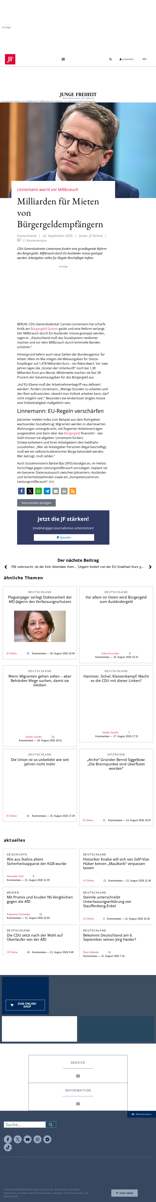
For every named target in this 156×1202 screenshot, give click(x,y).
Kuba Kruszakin (110, 653)
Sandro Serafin (33, 736)
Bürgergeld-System (44, 329)
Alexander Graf (15, 876)
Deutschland (27, 236)
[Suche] (51, 1125)
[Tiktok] (8, 1147)
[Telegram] (47, 1139)
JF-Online (11, 653)
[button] (63, 59)
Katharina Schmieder (18, 914)
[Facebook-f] (8, 1139)
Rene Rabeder (91, 952)
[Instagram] (37, 1139)
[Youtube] (28, 1139)
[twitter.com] (18, 1139)
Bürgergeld (72, 433)
